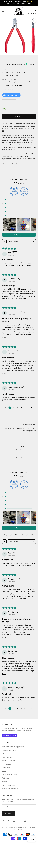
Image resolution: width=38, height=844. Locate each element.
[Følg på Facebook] (3, 821)
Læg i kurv (19, 117)
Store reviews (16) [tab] (27, 535)
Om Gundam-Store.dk (9, 775)
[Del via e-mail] (16, 163)
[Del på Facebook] (7, 163)
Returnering (6, 768)
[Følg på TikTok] (20, 821)
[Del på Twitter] (10, 163)
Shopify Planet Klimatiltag (10, 789)
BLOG (4, 771)
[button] (19, 199)
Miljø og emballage (8, 785)
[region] (19, 447)
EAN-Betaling (6, 764)
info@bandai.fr (31, 431)
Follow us (5, 778)
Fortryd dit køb (7, 757)
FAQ (3, 754)
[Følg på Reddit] (25, 821)
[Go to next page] (32, 407)
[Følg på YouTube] (14, 821)
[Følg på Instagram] (9, 821)
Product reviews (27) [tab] (10, 535)
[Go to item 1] (9, 224)
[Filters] (4, 241)
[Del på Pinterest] (13, 163)
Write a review (19, 235)
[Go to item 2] (23, 224)
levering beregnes (20, 82)
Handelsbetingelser (8, 761)
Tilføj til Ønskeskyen (12, 95)
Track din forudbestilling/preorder (13, 747)
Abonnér (8, 814)
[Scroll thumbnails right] (33, 224)
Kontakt (4, 782)
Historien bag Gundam (9, 750)
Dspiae (4, 69)
